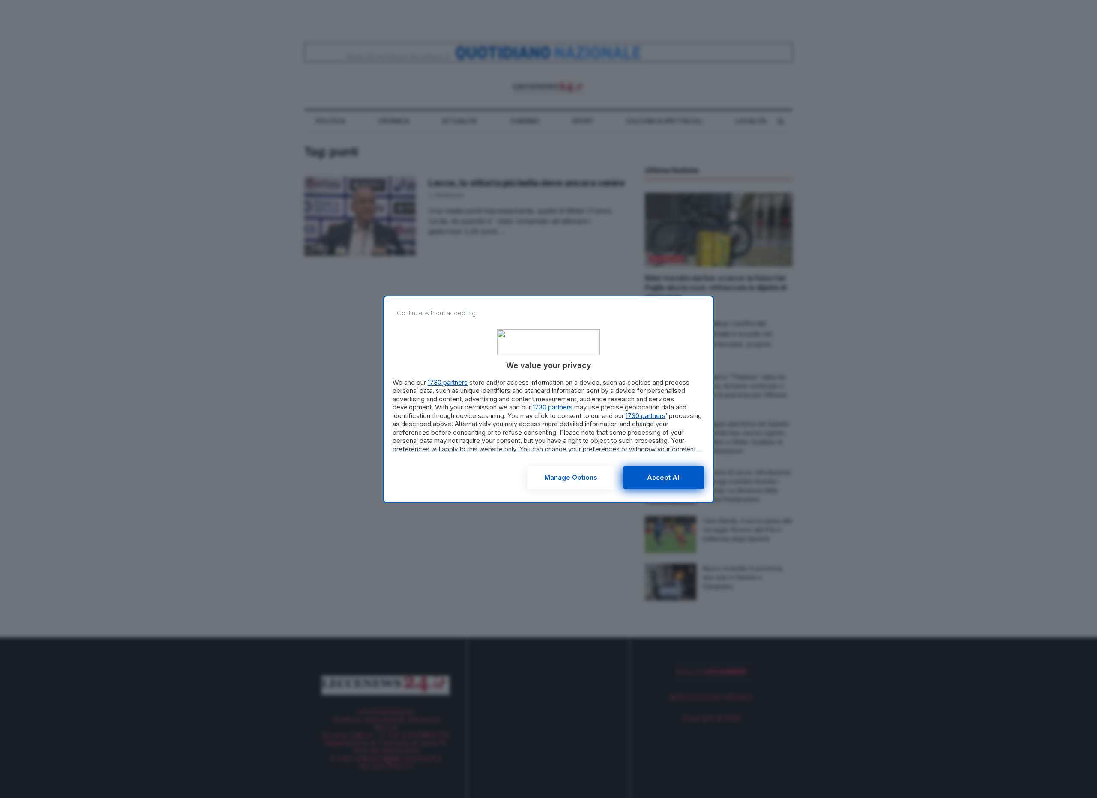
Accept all (664, 477)
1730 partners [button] (448, 382)
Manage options (570, 477)
